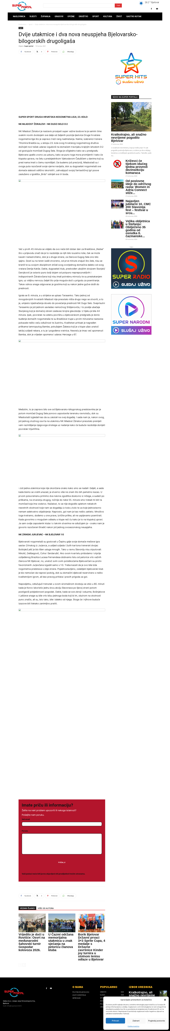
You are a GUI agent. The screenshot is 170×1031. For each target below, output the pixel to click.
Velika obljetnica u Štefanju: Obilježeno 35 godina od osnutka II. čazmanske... (138, 228)
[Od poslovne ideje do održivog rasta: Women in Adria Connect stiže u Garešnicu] (117, 184)
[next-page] (24, 964)
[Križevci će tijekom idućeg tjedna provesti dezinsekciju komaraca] (117, 164)
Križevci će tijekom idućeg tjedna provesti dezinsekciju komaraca (137, 167)
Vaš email (26, 819)
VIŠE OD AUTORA (46, 908)
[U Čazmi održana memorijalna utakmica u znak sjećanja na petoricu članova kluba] (61, 923)
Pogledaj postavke (156, 1021)
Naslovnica (22, 24)
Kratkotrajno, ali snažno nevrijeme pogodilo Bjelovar (128, 137)
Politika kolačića (133, 1026)
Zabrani (136, 1021)
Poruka (25, 831)
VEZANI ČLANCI (27, 908)
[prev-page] (20, 964)
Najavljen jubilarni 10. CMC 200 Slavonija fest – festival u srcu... (138, 207)
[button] (165, 1000)
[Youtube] (157, 9)
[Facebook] (151, 9)
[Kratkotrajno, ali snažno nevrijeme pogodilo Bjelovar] (131, 116)
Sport (30, 24)
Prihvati (115, 1021)
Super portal (28, 46)
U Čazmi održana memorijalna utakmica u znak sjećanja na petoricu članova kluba (60, 942)
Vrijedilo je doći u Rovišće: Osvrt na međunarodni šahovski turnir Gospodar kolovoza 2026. (32, 942)
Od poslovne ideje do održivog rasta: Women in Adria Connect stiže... (138, 187)
